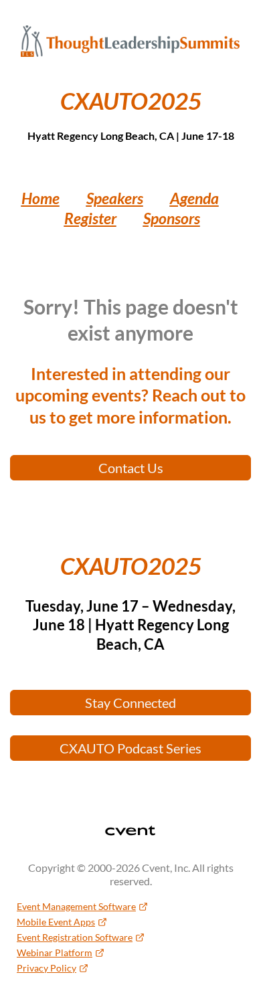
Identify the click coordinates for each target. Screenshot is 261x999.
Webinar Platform (54, 952)
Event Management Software (76, 906)
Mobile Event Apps (56, 921)
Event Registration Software (75, 937)
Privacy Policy (46, 968)
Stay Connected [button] (130, 703)
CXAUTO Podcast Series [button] (130, 748)
